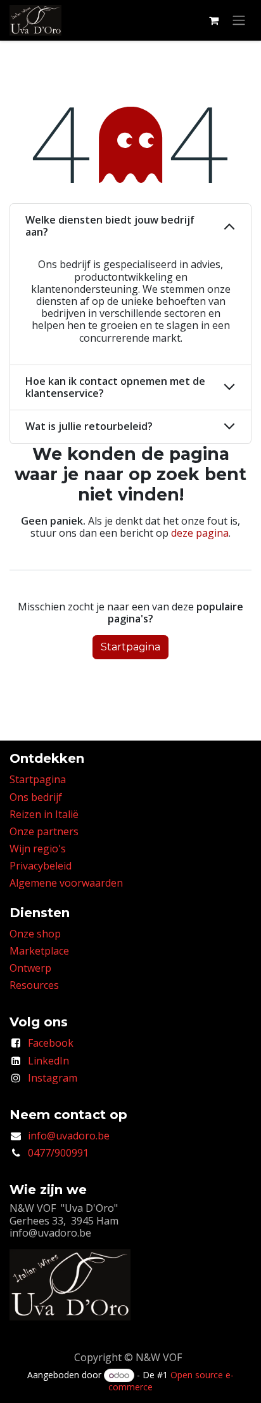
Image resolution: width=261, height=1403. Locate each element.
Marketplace (39, 951)
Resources (34, 985)
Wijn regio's (38, 849)
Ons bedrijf (36, 797)
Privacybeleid (41, 866)
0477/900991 (58, 1153)
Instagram (52, 1078)
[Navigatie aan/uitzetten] (238, 21)
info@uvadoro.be (69, 1136)
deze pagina (200, 533)
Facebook (50, 1043)
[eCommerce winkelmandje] (213, 20)
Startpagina (130, 647)
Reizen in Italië (44, 814)
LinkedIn (48, 1061)
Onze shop (35, 934)
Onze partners (44, 831)
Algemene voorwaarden (66, 883)
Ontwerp (30, 968)
